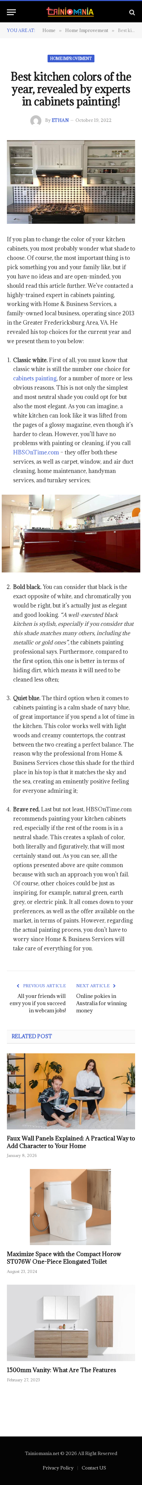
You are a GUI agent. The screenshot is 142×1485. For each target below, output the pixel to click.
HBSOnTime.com (36, 452)
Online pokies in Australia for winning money (101, 1003)
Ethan (60, 120)
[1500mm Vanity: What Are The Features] (71, 1323)
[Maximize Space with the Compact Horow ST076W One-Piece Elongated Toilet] (71, 1207)
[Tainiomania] (71, 12)
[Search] (131, 12)
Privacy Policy (58, 1468)
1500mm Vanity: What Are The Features (61, 1370)
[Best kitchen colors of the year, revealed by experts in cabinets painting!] (71, 182)
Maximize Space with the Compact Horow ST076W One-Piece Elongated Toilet (64, 1257)
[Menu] (11, 12)
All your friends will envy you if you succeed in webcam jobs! (38, 1003)
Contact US (94, 1468)
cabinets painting (35, 378)
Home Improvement (71, 58)
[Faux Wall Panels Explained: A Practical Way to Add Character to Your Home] (71, 1091)
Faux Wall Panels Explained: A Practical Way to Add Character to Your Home (71, 1142)
